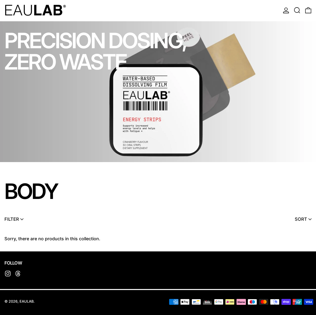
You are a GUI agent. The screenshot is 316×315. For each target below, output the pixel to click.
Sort (301, 219)
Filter (11, 219)
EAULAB (27, 301)
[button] (297, 10)
